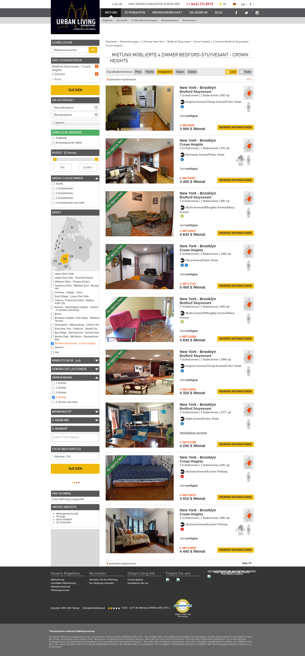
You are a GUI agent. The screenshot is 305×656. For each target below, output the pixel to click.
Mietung (111, 12)
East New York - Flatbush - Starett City (76, 328)
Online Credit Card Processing (183, 615)
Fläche (150, 71)
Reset (58, 79)
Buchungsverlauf (169, 20)
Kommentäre (189, 20)
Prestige (61, 516)
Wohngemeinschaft (167, 12)
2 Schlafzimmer (64, 193)
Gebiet (192, 71)
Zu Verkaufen (135, 12)
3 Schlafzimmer (64, 198)
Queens (59, 347)
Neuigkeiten (165, 71)
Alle (57, 352)
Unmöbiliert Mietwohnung (63, 583)
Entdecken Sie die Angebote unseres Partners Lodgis (232, 572)
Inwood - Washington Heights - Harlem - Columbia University (76, 309)
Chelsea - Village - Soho (68, 292)
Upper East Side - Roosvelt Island (74, 277)
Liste (233, 71)
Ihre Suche (122, 20)
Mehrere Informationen (235, 127)
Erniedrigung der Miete (69, 142)
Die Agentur (198, 12)
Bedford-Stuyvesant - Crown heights (75, 343)
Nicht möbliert (64, 519)
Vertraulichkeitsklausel (93, 608)
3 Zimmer (61, 392)
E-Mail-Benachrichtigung (144, 20)
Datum (180, 71)
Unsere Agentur (135, 579)
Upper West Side (64, 273)
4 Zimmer (61, 397)
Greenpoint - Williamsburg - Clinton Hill (77, 324)
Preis (138, 71)
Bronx (58, 314)
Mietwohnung (57, 579)
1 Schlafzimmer (64, 188)
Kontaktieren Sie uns (138, 583)
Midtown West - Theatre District (72, 281)
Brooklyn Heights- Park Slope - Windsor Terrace (77, 319)
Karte (247, 71)
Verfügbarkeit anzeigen (193, 432)
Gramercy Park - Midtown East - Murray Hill (77, 287)
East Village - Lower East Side (72, 296)
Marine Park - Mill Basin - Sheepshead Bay (76, 338)
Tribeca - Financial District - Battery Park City (74, 302)
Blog (218, 12)
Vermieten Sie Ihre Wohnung (103, 579)
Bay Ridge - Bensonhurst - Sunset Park (77, 332)
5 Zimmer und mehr (67, 402)
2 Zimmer (61, 387)
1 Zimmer (61, 383)
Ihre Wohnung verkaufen (101, 583)
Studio (59, 183)
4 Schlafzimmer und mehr (70, 202)
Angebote (107, 20)
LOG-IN (117, 4)
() (224, 4)
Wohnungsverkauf (60, 590)
